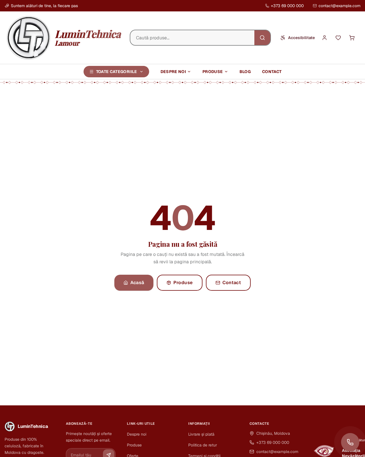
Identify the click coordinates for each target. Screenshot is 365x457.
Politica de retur (202, 445)
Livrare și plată (201, 434)
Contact (271, 71)
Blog (245, 71)
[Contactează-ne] (350, 442)
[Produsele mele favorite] (338, 37)
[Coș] (352, 37)
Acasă (137, 283)
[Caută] (262, 37)
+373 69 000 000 (287, 5)
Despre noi (173, 71)
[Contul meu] (324, 37)
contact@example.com (339, 5)
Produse (212, 71)
